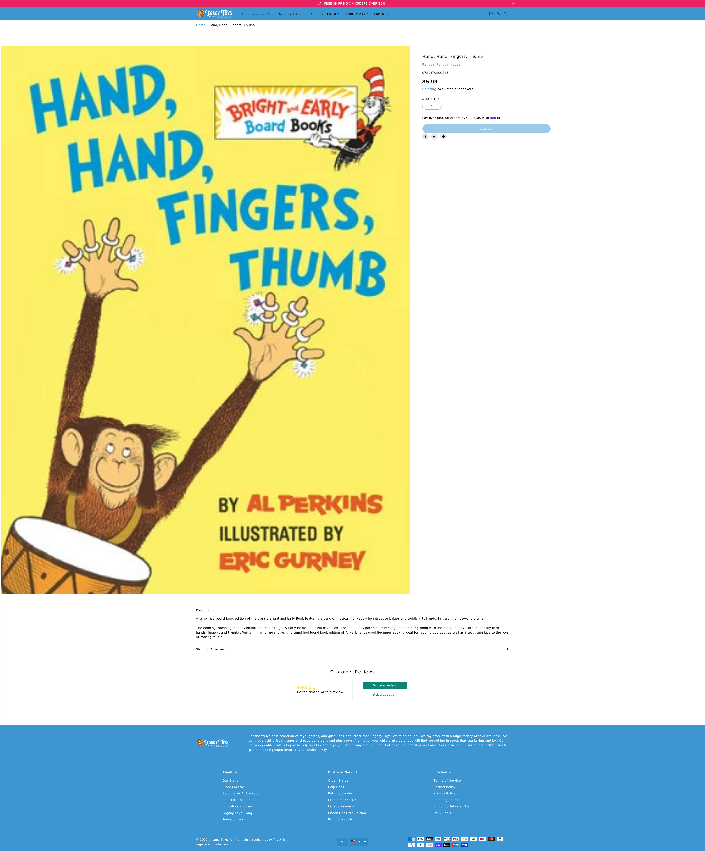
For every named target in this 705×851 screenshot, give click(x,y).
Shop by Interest (324, 13)
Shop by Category (256, 13)
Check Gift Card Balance (347, 813)
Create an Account (343, 800)
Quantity (430, 99)
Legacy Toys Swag (237, 813)
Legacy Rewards (341, 806)
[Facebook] (425, 136)
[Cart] (505, 13)
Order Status (338, 780)
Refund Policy (444, 787)
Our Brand (230, 780)
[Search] (491, 13)
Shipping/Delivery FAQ (451, 806)
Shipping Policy (445, 800)
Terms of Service (447, 780)
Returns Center (340, 793)
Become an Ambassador (241, 793)
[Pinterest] (443, 136)
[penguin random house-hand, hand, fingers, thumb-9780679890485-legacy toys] (205, 320)
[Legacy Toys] (214, 13)
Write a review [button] (384, 685)
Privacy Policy (444, 793)
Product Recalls (340, 819)
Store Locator (233, 787)
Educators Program (237, 806)
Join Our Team (234, 819)
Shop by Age (355, 13)
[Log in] (498, 13)
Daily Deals (442, 813)
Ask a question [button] (385, 694)
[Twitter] (434, 136)
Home (200, 25)
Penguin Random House (441, 64)
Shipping (429, 89)
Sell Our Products (236, 800)
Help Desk (336, 787)
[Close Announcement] (513, 3)
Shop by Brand (291, 13)
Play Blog (381, 13)
